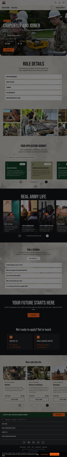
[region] (33, 454)
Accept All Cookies (54, 454)
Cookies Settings (44, 454)
